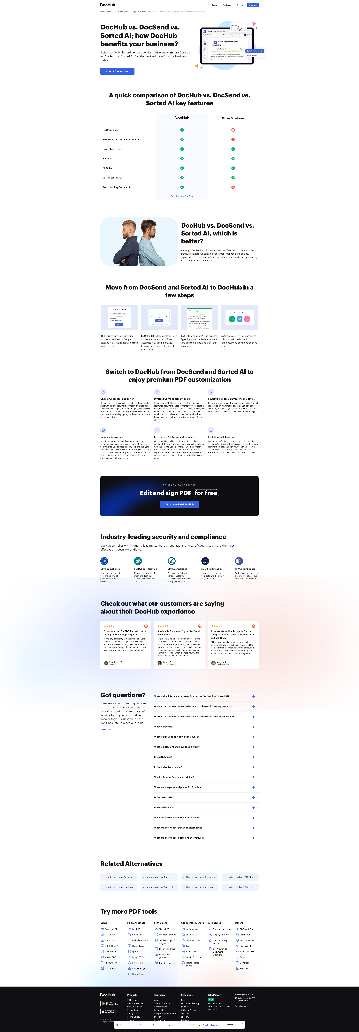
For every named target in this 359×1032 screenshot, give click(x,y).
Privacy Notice (160, 1006)
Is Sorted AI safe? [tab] (164, 807)
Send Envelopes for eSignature (168, 942)
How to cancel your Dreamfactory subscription (202, 877)
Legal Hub (158, 1010)
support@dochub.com (244, 995)
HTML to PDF (111, 962)
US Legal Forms (188, 1010)
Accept (230, 1025)
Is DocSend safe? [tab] (164, 797)
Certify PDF (245, 934)
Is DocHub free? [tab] (163, 757)
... (212, 1025)
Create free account (117, 71)
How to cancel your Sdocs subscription (162, 887)
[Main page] (107, 5)
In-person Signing (167, 949)
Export (243, 957)
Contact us (105, 729)
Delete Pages (138, 974)
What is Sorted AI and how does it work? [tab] (177, 747)
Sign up (253, 5)
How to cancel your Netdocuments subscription (202, 887)
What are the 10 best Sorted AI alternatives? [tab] (179, 838)
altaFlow (185, 1016)
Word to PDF (111, 929)
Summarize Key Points (220, 942)
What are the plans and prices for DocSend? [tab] (178, 787)
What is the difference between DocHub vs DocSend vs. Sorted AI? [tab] (191, 696)
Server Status (133, 1010)
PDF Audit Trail (247, 929)
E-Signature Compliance (165, 1013)
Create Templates (194, 957)
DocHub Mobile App (190, 1003)
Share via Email (193, 940)
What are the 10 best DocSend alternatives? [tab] (178, 828)
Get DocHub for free (182, 196)
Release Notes (161, 1020)
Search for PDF (247, 951)
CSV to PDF (110, 957)
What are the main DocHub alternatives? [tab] (176, 818)
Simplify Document (221, 934)
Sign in (240, 5)
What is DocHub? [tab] (163, 727)
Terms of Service (162, 1003)
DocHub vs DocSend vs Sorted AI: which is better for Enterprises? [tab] (191, 706)
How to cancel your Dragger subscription (162, 877)
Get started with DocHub (179, 504)
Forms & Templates (136, 1003)
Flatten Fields (138, 946)
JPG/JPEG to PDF (113, 946)
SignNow (185, 1013)
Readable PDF (246, 946)
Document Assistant (222, 929)
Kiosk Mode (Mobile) (164, 956)
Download (244, 962)
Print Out (244, 968)
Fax (187, 946)
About (157, 1000)
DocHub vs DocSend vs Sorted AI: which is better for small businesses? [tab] (194, 717)
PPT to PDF (110, 951)
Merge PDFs (138, 957)
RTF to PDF (110, 968)
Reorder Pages (139, 968)
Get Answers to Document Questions (220, 952)
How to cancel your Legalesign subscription (121, 887)
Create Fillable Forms (192, 964)
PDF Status (191, 951)
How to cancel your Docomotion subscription (121, 877)
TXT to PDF (110, 934)
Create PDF (137, 934)
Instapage (185, 1020)
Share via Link (192, 934)
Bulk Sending (165, 963)
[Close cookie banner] (243, 1023)
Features (227, 5)
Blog (183, 1000)
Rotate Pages (138, 962)
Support (157, 1016)
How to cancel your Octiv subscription (243, 887)
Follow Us (242, 1006)
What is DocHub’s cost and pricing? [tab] (174, 777)
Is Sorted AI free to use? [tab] (168, 767)
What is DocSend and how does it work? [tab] (176, 737)
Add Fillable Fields (140, 940)
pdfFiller (184, 1006)
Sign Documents (134, 1006)
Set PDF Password (248, 940)
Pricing (215, 5)
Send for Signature (167, 934)
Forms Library (133, 1016)
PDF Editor (132, 1000)
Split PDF (136, 951)
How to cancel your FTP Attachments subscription (243, 877)
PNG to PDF (111, 940)
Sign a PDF (164, 929)
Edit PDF (136, 929)
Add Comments (193, 929)
